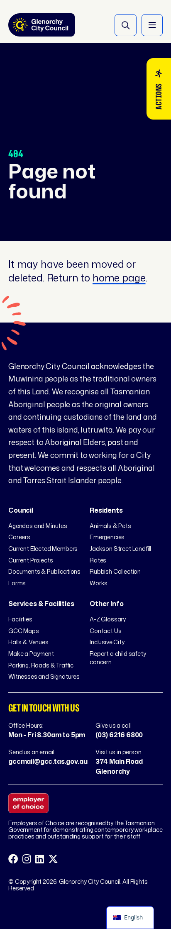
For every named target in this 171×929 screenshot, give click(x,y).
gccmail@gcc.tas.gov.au (47, 761)
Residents (106, 510)
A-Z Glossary (108, 619)
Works (98, 583)
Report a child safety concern (118, 658)
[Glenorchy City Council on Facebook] (13, 859)
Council (20, 510)
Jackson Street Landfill (120, 549)
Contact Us (105, 631)
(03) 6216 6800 (119, 734)
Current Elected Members (43, 549)
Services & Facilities (41, 603)
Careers (19, 537)
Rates (98, 560)
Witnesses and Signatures (44, 676)
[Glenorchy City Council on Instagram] (26, 859)
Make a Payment (31, 654)
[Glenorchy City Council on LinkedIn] (39, 859)
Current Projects (30, 560)
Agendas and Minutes (37, 526)
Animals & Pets (110, 526)
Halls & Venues (28, 642)
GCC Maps (23, 631)
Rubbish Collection (115, 571)
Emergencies (107, 537)
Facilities (20, 619)
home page (119, 278)
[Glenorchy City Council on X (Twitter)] (53, 859)
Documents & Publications (44, 571)
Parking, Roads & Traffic (40, 665)
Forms (17, 583)
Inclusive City (107, 642)
